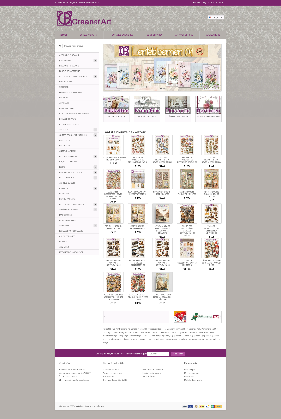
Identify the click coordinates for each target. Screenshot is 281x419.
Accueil (63, 35)
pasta (208, 335)
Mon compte (219, 2)
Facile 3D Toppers (67, 119)
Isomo (62, 167)
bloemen (145, 332)
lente (146, 335)
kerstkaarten (110, 335)
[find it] (158, 317)
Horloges (64, 193)
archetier (64, 247)
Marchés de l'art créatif (71, 252)
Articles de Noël (67, 183)
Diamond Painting (128, 328)
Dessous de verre (68, 220)
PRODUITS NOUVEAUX (69, 65)
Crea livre (64, 97)
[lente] (162, 67)
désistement (108, 376)
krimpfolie (135, 335)
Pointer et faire (66, 108)
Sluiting (107, 332)
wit (105, 342)
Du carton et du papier (70, 172)
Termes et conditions (112, 373)
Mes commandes (191, 373)
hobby (193, 332)
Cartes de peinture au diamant (74, 113)
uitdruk (160, 339)
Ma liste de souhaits (193, 380)
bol (154, 332)
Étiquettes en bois (68, 161)
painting (168, 335)
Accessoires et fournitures (73, 76)
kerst (213, 332)
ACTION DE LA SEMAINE (69, 55)
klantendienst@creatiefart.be (76, 380)
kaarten (203, 332)
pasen (199, 335)
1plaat (107, 328)
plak (126, 339)
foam (174, 332)
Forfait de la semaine (69, 71)
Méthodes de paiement (153, 369)
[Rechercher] (60, 46)
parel (189, 335)
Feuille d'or (65, 140)
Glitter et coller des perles (73, 135)
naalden (157, 335)
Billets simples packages (71, 204)
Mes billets (189, 376)
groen (183, 332)
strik (134, 339)
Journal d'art (66, 60)
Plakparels (193, 328)
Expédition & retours (152, 373)
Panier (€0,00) (202, 2)
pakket (178, 335)
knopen (123, 335)
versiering (171, 339)
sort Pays (64, 225)
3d (115, 328)
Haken (143, 328)
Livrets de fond (66, 81)
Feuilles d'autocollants (71, 231)
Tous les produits (88, 35)
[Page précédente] (104, 317)
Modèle (63, 241)
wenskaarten (196, 339)
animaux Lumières (68, 151)
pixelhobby (114, 339)
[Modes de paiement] (185, 406)
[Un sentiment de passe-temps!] (120, 18)
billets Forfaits (66, 177)
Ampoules (64, 103)
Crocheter (64, 145)
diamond (164, 332)
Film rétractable (67, 198)
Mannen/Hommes (176, 328)
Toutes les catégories (122, 35)
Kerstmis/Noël (157, 328)
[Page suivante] (220, 317)
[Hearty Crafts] (180, 317)
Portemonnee (209, 328)
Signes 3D (64, 87)
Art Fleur (63, 129)
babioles (63, 188)
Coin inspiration (154, 35)
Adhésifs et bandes (68, 209)
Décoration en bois (68, 156)
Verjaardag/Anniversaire (126, 332)
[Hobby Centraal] (202, 317)
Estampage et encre (69, 124)
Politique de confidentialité (115, 380)
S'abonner (178, 353)
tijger (150, 339)
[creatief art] (114, 317)
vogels (183, 339)
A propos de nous (184, 35)
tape (142, 339)
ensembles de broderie (70, 92)
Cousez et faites (67, 236)
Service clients (213, 35)
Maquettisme (65, 215)
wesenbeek (212, 339)
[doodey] (136, 317)
